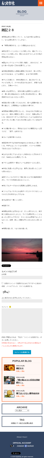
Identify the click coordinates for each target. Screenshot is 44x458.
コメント (6, 307)
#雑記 (14, 423)
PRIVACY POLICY (22, 437)
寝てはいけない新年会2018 (27, 393)
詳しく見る (20, 371)
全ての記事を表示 (26, 423)
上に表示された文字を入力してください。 (17, 298)
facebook (30, 446)
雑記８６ (20, 368)
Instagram (20, 446)
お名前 (4, 274)
